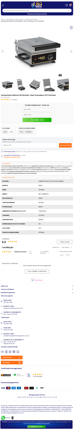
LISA (21, 132)
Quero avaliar (64, 242)
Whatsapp (6, 362)
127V (5, 132)
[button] (71, 51)
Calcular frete (65, 145)
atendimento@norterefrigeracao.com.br (16, 336)
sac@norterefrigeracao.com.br (13, 308)
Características (8, 177)
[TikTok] (10, 351)
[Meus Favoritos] (66, 5)
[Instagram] (14, 351)
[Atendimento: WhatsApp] (3, 418)
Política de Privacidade (43, 423)
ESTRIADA (28, 132)
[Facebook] (6, 351)
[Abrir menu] (3, 5)
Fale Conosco (7, 357)
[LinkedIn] (17, 351)
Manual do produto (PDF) (12, 157)
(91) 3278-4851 (8, 330)
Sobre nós (4, 286)
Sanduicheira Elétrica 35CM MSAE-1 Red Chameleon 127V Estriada (22, 21)
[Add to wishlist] (71, 28)
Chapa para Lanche (31, 19)
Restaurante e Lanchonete (14, 19)
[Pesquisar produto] (69, 10)
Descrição (6, 163)
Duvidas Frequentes (8, 292)
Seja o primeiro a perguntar (37, 271)
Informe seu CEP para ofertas (37, 14)
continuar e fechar (36, 426)
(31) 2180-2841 (7, 302)
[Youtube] (2, 351)
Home (3, 19)
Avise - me (38, 120)
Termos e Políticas (7, 289)
